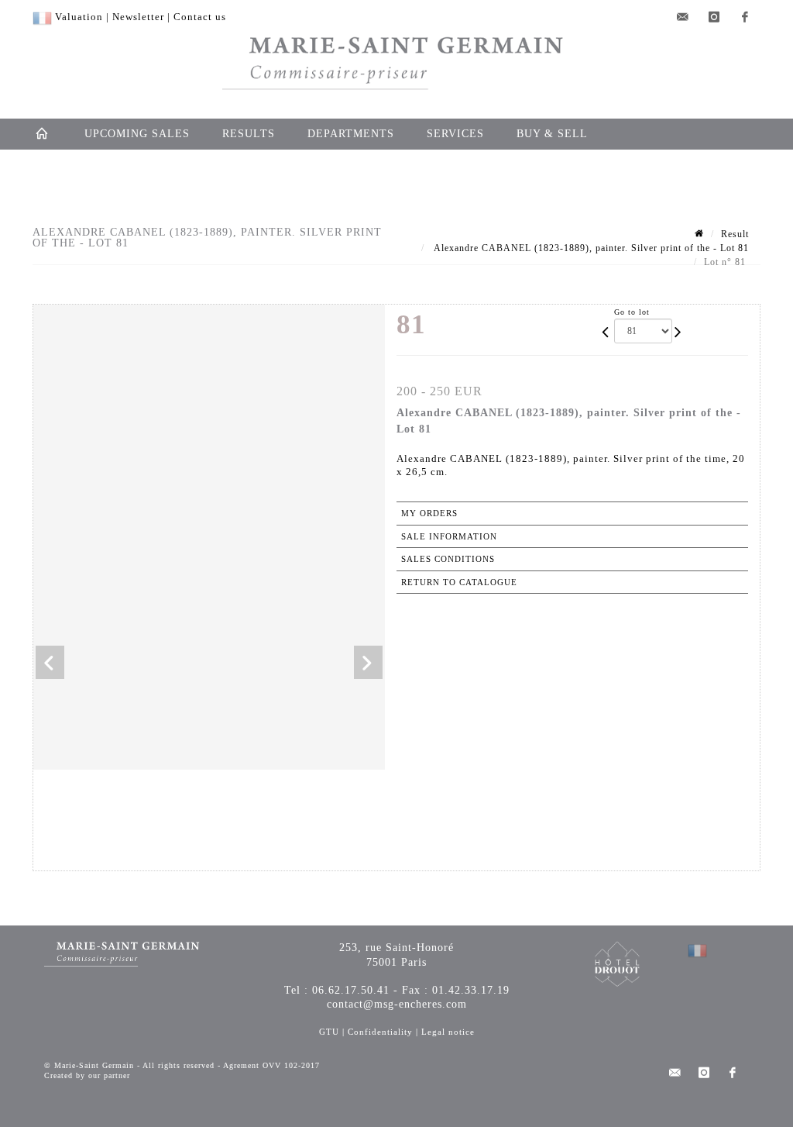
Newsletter (138, 16)
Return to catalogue (459, 582)
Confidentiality (380, 1031)
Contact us (199, 16)
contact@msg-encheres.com (397, 1004)
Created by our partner (87, 1075)
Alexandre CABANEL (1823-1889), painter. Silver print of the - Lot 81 (590, 248)
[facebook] (744, 17)
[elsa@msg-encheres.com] (683, 17)
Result (735, 234)
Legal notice (448, 1031)
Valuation (79, 16)
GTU (329, 1031)
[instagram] (714, 17)
